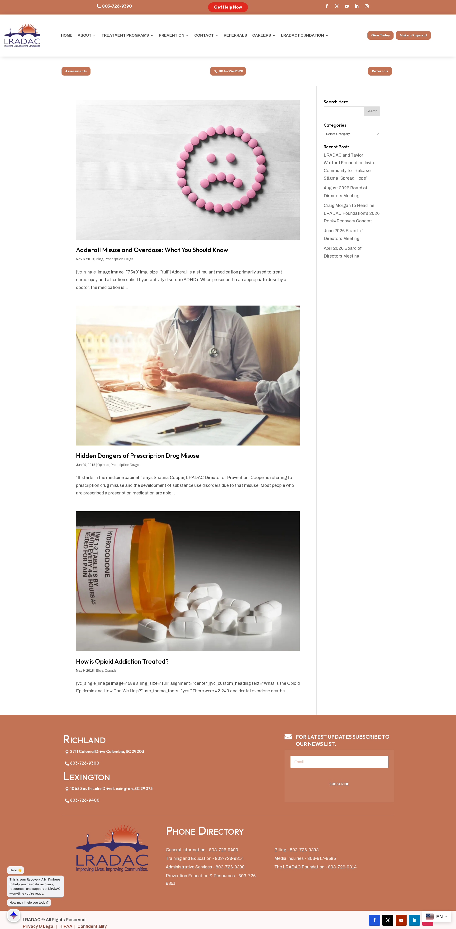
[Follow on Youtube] (347, 6)
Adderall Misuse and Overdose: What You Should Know (152, 250)
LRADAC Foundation (302, 35)
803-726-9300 (84, 763)
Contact (204, 35)
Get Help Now (228, 7)
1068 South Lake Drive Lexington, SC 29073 (111, 788)
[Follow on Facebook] (327, 6)
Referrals (235, 35)
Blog (99, 259)
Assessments (76, 71)
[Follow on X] (337, 6)
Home (66, 35)
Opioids (103, 465)
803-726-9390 (117, 6)
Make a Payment (413, 35)
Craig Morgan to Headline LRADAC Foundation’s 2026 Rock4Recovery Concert (352, 213)
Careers (261, 35)
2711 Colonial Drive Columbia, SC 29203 (107, 751)
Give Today (380, 35)
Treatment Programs (125, 35)
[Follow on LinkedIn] (357, 6)
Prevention (171, 35)
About (84, 35)
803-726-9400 (85, 800)
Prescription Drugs (119, 259)
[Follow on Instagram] (366, 6)
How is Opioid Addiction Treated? (122, 661)
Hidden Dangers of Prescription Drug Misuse (137, 456)
